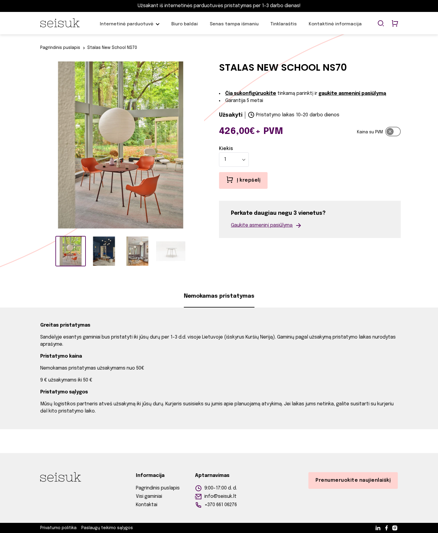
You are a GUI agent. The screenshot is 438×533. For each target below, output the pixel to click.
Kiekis (226, 148)
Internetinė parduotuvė (126, 27)
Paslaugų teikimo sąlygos (107, 528)
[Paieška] (380, 24)
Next (209, 146)
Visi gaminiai (149, 496)
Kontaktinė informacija (335, 27)
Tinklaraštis (284, 27)
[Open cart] (394, 24)
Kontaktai (146, 504)
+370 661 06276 (220, 504)
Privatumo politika (58, 528)
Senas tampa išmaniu (234, 27)
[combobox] (234, 159)
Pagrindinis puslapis (60, 48)
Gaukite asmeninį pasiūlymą (262, 225)
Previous (33, 146)
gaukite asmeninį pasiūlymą (352, 93)
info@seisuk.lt (220, 496)
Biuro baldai (184, 27)
